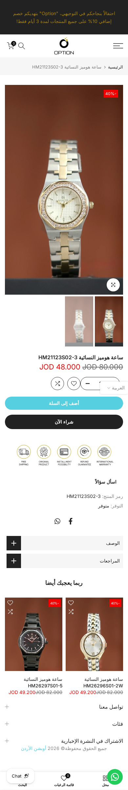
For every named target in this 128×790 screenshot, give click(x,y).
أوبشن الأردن (33, 748)
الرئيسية (115, 67)
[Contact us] (115, 777)
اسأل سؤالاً (106, 481)
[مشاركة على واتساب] (57, 521)
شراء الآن (64, 422)
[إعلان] (64, 17)
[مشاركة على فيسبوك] (70, 521)
